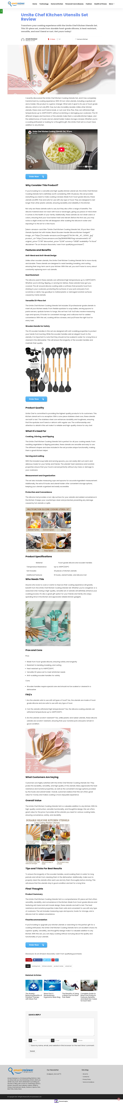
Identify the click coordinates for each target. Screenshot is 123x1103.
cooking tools (36, 966)
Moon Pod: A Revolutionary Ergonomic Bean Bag (52, 995)
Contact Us (86, 1077)
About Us (85, 1074)
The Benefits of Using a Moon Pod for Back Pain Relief (70, 995)
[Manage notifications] (118, 1099)
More (111, 4)
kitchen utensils (47, 966)
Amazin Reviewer (31, 39)
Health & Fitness (100, 4)
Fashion (89, 4)
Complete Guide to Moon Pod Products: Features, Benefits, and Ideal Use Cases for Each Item (89, 997)
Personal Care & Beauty (74, 4)
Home (35, 4)
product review (58, 966)
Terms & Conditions (88, 1082)
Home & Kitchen (57, 4)
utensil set (68, 966)
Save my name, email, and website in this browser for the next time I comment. (62, 1045)
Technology (44, 4)
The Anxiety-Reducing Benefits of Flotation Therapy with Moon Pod (33, 996)
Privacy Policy (87, 1079)
